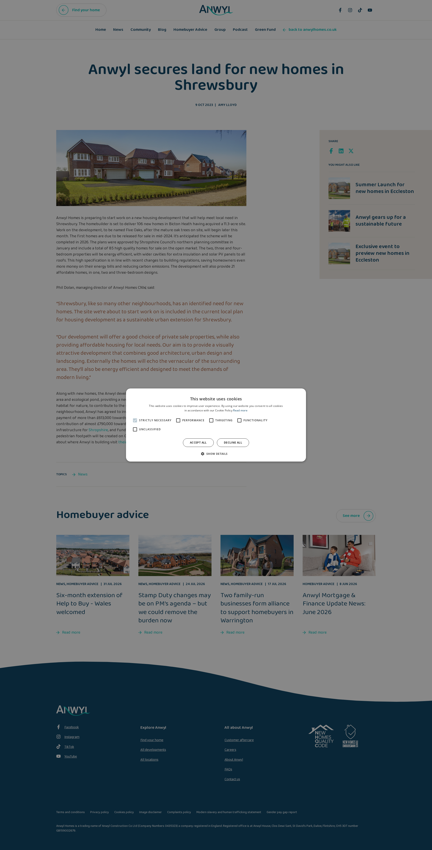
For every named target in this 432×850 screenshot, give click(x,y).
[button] (215, 453)
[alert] (216, 425)
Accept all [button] (198, 442)
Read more (240, 410)
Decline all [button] (233, 442)
